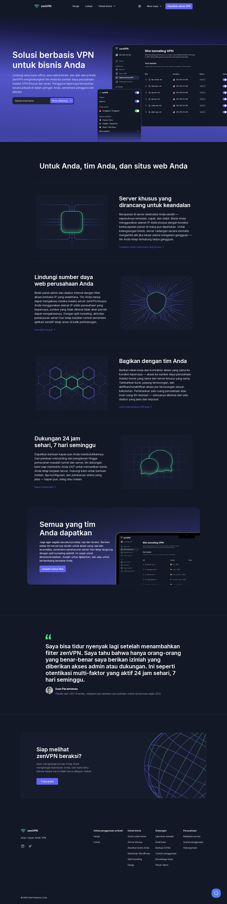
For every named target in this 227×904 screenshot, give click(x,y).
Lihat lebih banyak (43, 329)
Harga (76, 6)
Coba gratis (47, 781)
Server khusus (135, 842)
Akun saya (152, 6)
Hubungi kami (190, 847)
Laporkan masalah (165, 836)
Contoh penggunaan (166, 853)
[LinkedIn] (23, 847)
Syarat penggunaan (193, 842)
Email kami (161, 842)
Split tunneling (135, 859)
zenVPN (46, 6)
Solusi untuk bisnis (137, 836)
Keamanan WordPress (139, 853)
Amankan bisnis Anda (138, 847)
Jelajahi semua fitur (53, 569)
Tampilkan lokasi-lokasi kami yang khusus (140, 247)
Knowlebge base (164, 859)
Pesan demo (162, 865)
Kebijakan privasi (191, 836)
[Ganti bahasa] (139, 6)
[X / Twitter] (30, 847)
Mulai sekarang (59, 100)
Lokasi (88, 6)
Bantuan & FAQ (163, 847)
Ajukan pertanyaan (43, 487)
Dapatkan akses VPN (179, 6)
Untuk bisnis (105, 6)
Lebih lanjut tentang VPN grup (134, 407)
